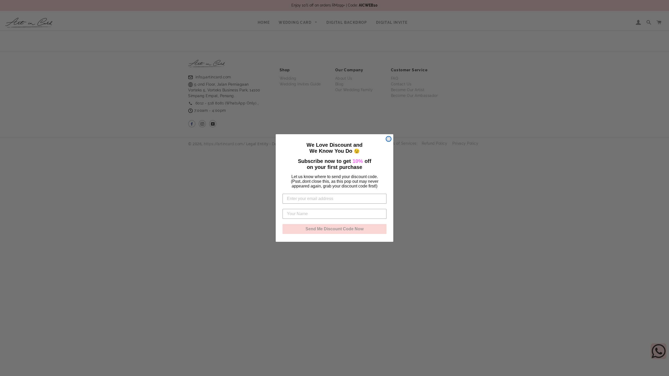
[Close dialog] (388, 139)
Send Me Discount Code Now (334, 229)
